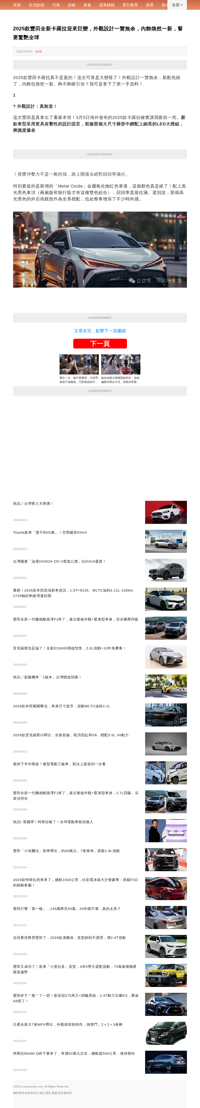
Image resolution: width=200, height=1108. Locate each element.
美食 (87, 5)
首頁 (17, 5)
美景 (150, 5)
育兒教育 (130, 5)
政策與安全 (31, 1093)
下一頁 (100, 343)
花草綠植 (107, 5)
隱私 (48, 1093)
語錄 (72, 5)
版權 (54, 1093)
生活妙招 (36, 5)
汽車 (56, 5)
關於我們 (18, 1093)
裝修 (165, 5)
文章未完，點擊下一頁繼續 (100, 330)
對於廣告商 (65, 1093)
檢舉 (39, 51)
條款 (42, 1093)
